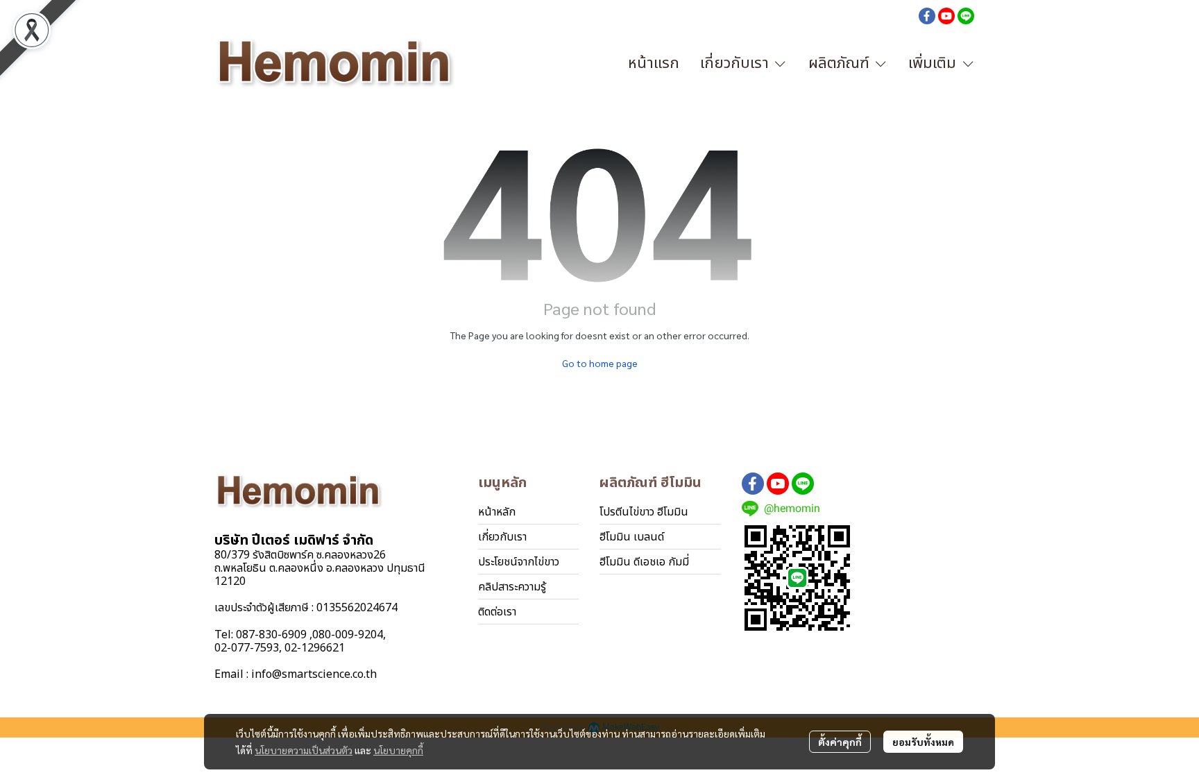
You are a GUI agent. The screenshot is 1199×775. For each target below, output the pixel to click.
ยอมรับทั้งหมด (923, 741)
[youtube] (946, 15)
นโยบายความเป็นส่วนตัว (303, 750)
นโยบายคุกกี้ (398, 750)
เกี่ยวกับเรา (502, 537)
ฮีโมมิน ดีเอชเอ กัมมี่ (644, 562)
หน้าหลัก (497, 512)
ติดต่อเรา (497, 612)
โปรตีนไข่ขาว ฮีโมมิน (644, 512)
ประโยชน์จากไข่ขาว (518, 562)
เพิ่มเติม (934, 63)
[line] (966, 15)
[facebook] (927, 15)
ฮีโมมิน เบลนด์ (632, 537)
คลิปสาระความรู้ (512, 587)
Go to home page (600, 363)
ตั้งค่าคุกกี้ (840, 741)
